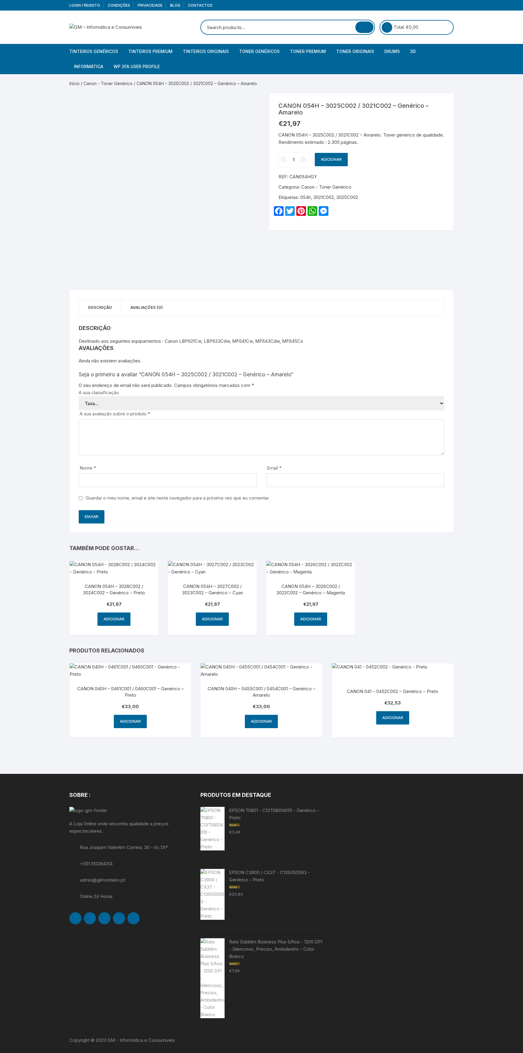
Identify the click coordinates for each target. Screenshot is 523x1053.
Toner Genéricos (259, 51)
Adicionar (331, 159)
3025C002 (347, 197)
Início (74, 83)
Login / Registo (84, 5)
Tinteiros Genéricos (93, 51)
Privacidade (150, 5)
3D (413, 51)
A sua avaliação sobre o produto (115, 414)
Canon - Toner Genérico (108, 83)
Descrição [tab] (100, 307)
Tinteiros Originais (206, 51)
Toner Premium (308, 51)
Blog (175, 5)
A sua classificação (99, 392)
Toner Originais (355, 51)
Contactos (200, 5)
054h (305, 197)
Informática (88, 66)
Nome (88, 468)
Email (274, 468)
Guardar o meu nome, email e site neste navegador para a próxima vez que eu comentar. (178, 498)
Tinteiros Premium (150, 51)
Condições (119, 5)
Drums (392, 51)
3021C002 (323, 197)
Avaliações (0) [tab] (146, 307)
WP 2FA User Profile (136, 66)
